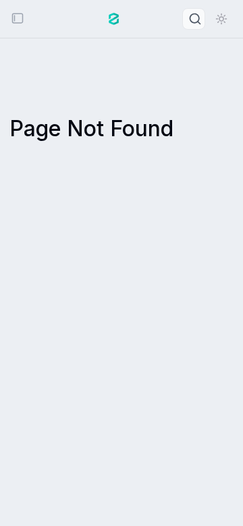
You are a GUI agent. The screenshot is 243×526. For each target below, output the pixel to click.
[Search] (193, 19)
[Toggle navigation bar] (17, 19)
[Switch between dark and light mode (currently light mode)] (221, 19)
